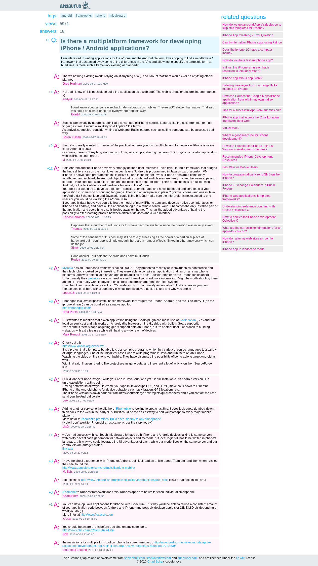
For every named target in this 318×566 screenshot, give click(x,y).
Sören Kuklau (72, 137)
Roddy (75, 259)
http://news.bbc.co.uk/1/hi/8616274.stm (88, 530)
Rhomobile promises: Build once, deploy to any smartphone (120, 419)
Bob (65, 534)
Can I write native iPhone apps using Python (252, 42)
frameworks (84, 15)
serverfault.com (134, 558)
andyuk (68, 99)
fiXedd (75, 114)
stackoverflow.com (158, 558)
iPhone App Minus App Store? (242, 78)
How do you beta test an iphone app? (247, 60)
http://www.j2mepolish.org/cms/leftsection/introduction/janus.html (124, 480)
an (76, 5)
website (93, 278)
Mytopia (67, 268)
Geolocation (187, 320)
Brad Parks (70, 312)
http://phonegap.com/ (76, 308)
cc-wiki (240, 558)
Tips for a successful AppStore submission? (251, 110)
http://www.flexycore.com (97, 514)
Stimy (75, 247)
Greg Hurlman (72, 83)
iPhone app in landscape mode (243, 249)
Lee (65, 400)
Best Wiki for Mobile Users (240, 167)
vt (64, 160)
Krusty (67, 518)
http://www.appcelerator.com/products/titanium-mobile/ (98, 467)
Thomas (76, 229)
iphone (100, 15)
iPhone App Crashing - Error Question (247, 35)
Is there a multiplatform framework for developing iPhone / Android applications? (131, 44)
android (66, 15)
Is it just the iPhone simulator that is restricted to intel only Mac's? (246, 69)
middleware (117, 15)
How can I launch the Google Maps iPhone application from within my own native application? (251, 99)
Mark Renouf (71, 334)
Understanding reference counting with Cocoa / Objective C (248, 208)
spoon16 (69, 293)
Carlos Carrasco (74, 217)
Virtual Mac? (230, 128)
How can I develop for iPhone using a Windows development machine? (247, 147)
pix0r (66, 426)
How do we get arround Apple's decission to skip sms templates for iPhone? (251, 26)
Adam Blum (70, 496)
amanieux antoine (75, 550)
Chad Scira (154, 561)
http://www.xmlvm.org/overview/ (83, 346)
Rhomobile (123, 408)
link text (67, 448)
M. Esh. (68, 471)
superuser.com (188, 558)
